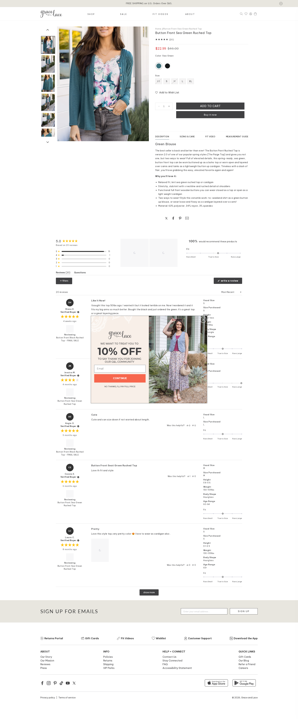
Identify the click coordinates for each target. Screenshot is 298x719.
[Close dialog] (203, 319)
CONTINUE (120, 378)
